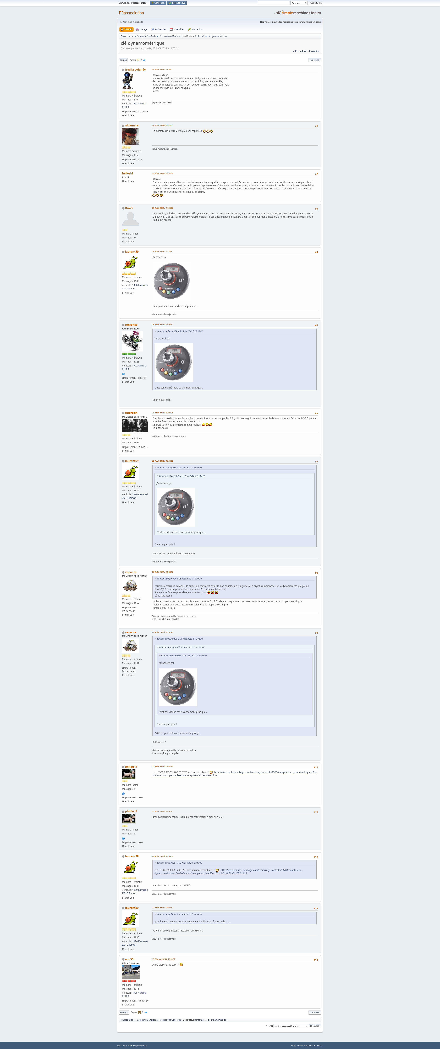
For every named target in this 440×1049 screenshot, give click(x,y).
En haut (124, 1012)
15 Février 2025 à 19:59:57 (163, 959)
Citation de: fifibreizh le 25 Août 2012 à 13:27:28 (179, 578)
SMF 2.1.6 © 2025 (124, 1046)
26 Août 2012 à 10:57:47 (162, 632)
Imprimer (314, 60)
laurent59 (132, 251)
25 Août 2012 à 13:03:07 (162, 324)
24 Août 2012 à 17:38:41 (162, 251)
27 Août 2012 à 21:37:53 (162, 907)
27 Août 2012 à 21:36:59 (162, 856)
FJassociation (131, 12)
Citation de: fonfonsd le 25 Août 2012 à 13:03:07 (179, 467)
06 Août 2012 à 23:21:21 (162, 125)
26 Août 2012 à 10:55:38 (162, 572)
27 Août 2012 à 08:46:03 (162, 766)
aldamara (132, 125)
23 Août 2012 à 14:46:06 (162, 208)
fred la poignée (135, 69)
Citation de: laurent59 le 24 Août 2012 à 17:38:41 (180, 331)
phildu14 (131, 767)
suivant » (314, 51)
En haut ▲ (318, 1045)
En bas (123, 60)
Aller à (269, 1025)
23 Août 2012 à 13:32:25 (162, 173)
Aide (293, 1045)
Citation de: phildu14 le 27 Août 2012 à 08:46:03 (179, 862)
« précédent (300, 51)
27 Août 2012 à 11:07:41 (162, 811)
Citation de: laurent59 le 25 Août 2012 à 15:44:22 (180, 638)
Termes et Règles (304, 1045)
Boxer (129, 208)
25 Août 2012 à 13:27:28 (162, 412)
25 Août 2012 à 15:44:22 (162, 461)
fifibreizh (131, 413)
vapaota (130, 572)
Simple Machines (140, 1046)
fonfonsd (199, 36)
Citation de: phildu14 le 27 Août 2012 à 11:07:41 (179, 914)
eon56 (129, 959)
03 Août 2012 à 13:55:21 (162, 69)
